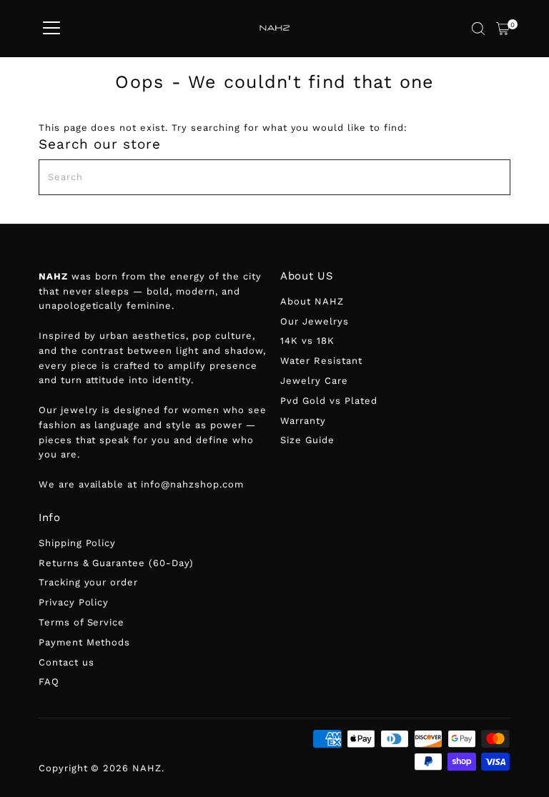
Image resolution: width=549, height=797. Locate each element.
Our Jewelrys (314, 321)
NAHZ (147, 768)
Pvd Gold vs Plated (328, 400)
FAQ (49, 681)
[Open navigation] (51, 28)
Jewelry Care (314, 380)
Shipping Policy (78, 543)
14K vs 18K (307, 340)
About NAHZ (312, 301)
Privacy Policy (74, 602)
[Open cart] (502, 28)
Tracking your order (89, 582)
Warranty (303, 420)
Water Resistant (321, 360)
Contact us (66, 662)
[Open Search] (478, 28)
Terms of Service (82, 622)
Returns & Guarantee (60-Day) (116, 563)
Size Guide (307, 440)
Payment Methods (85, 642)
